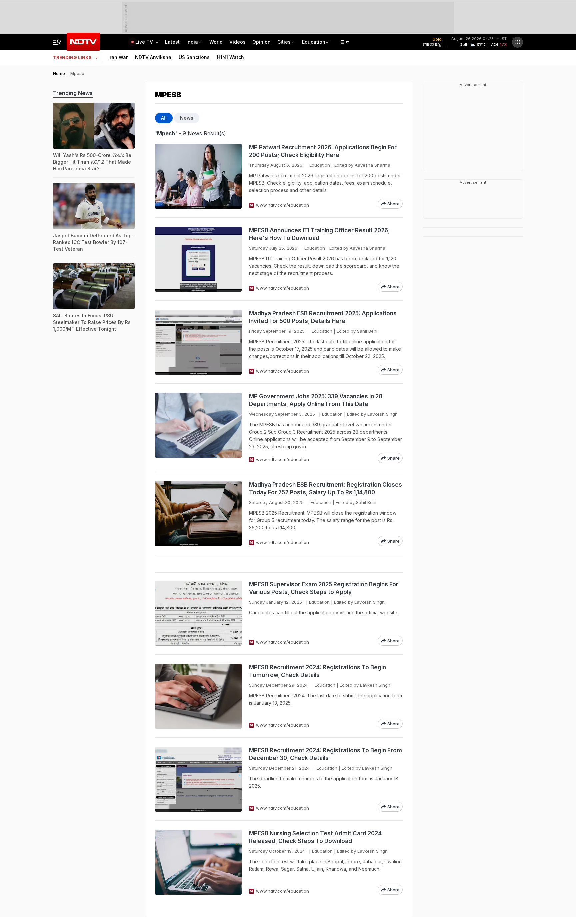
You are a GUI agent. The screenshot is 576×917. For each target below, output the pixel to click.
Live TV (144, 42)
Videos (237, 42)
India (192, 42)
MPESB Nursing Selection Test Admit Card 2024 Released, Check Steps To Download (315, 837)
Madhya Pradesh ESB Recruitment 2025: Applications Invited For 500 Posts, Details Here (323, 317)
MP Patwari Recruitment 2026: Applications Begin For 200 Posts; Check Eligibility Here (323, 151)
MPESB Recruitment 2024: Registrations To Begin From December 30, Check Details (325, 754)
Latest (172, 42)
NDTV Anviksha (153, 57)
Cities (284, 42)
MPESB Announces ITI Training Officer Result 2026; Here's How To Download (319, 234)
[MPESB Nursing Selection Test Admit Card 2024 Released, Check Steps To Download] (198, 862)
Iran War (118, 57)
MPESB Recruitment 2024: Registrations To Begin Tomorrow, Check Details (317, 671)
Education (313, 42)
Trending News (73, 93)
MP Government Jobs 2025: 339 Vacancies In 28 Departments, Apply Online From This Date (315, 400)
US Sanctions (194, 57)
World (216, 42)
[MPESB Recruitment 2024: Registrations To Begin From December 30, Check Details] (198, 779)
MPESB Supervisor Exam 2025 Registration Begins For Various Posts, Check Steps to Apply (323, 588)
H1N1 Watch (230, 57)
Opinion (261, 42)
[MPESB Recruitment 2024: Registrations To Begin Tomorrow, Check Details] (198, 696)
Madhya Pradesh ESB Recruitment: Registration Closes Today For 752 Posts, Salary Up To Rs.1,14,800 (325, 488)
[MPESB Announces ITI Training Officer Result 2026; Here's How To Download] (198, 259)
